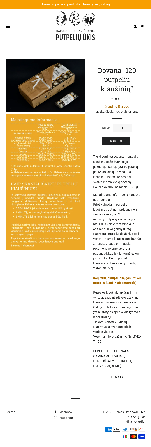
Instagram (65, 418)
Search (10, 412)
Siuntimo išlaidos (117, 106)
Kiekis (106, 128)
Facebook (65, 412)
